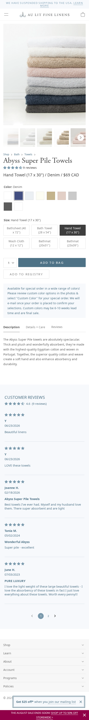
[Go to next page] (56, 616)
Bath (16, 154)
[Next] (80, 137)
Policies (8, 686)
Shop (6, 154)
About (7, 661)
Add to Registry (26, 274)
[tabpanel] (44, 352)
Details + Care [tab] (35, 327)
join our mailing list (62, 702)
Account (8, 670)
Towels (28, 154)
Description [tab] (11, 327)
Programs (10, 678)
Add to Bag (52, 262)
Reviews (57, 327)
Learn (7, 653)
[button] (6, 14)
